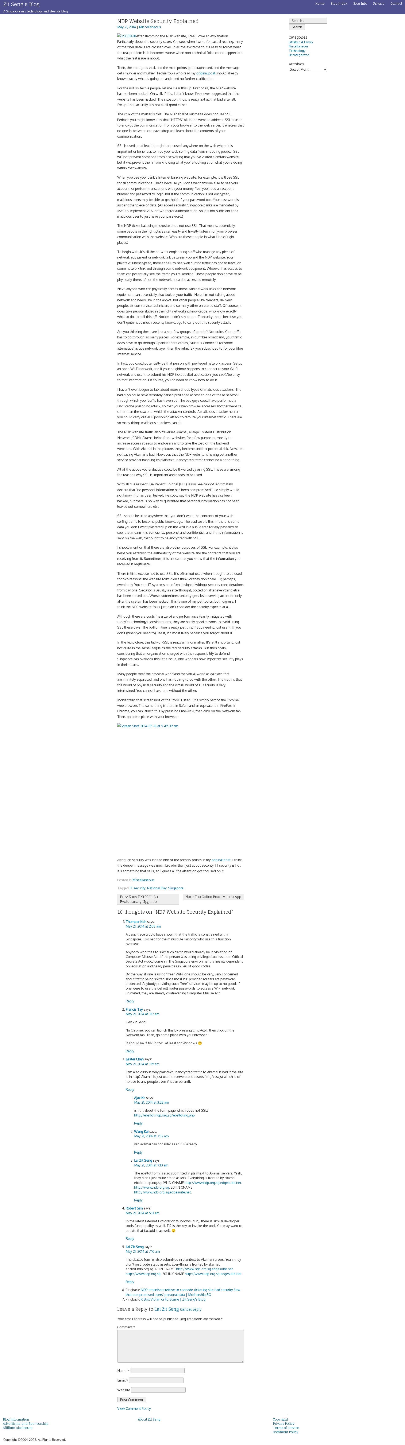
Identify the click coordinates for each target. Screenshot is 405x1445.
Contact (396, 3)
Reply (130, 1001)
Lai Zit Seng (143, 1160)
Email (122, 1380)
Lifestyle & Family (301, 42)
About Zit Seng (149, 1419)
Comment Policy (285, 1432)
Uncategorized (299, 55)
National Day (156, 888)
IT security (137, 888)
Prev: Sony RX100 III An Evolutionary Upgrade (139, 899)
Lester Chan (135, 1059)
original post (205, 73)
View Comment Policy (134, 1408)
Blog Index (339, 3)
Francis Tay (134, 1009)
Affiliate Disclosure (17, 1428)
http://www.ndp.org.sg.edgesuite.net (213, 1183)
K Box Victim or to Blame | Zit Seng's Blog (173, 1299)
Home (320, 3)
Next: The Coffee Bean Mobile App (213, 897)
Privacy (378, 3)
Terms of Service (286, 1428)
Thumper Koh (136, 922)
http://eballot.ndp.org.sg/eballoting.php (164, 1115)
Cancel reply (191, 1309)
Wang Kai (141, 1131)
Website (123, 1390)
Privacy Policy (283, 1423)
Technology (297, 51)
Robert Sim (134, 1208)
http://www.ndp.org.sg (151, 1187)
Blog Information (16, 1419)
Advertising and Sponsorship (25, 1423)
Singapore (176, 888)
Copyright (280, 1419)
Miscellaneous (150, 27)
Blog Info (360, 3)
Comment (126, 1327)
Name (123, 1370)
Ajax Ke (139, 1098)
